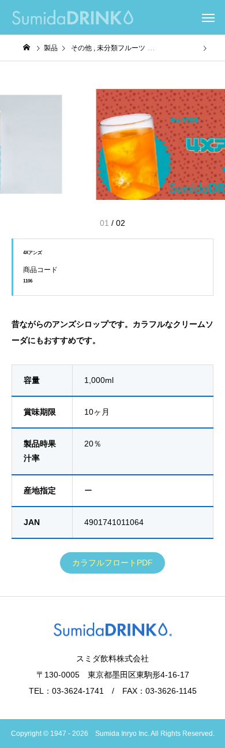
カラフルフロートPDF (112, 562)
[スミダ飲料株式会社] (72, 17)
